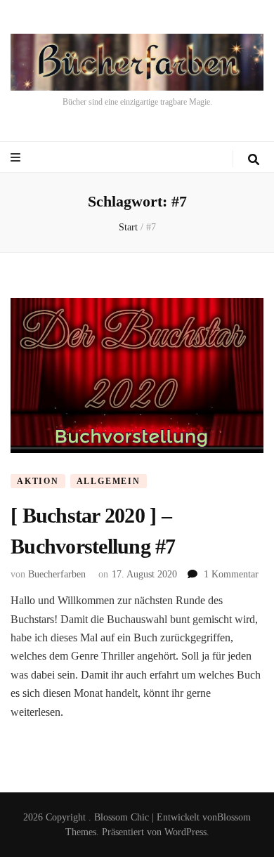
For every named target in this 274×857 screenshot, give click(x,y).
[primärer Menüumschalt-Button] (17, 158)
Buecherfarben (57, 574)
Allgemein (109, 481)
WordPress (185, 832)
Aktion (38, 481)
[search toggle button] (253, 160)
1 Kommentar (231, 574)
